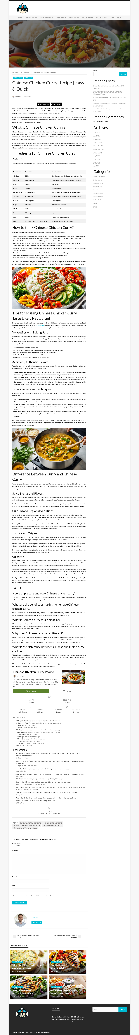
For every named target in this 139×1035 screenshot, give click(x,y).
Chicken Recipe (31, 18)
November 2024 (98, 146)
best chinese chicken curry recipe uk (30, 823)
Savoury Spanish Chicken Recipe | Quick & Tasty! (65, 966)
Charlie (14, 971)
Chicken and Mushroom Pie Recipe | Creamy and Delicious (27, 966)
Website (14, 886)
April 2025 (96, 136)
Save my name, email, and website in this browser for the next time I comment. (38, 896)
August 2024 (97, 152)
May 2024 (96, 162)
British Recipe (98, 180)
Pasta (112, 18)
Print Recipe (57, 104)
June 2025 (96, 132)
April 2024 (96, 166)
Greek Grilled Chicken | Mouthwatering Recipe (22, 991)
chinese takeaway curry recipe (52, 825)
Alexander (18, 96)
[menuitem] (20, 18)
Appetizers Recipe (46, 18)
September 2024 (98, 149)
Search (95, 70)
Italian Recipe (101, 18)
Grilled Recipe (87, 18)
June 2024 (96, 159)
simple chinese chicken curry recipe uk (25, 828)
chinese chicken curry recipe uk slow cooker (27, 825)
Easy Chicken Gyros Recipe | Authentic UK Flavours (63, 991)
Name (14, 877)
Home (20, 18)
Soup (119, 18)
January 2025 (97, 142)
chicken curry (39, 325)
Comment (15, 850)
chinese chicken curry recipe (53, 823)
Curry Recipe (61, 18)
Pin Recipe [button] (68, 691)
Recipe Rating (16, 843)
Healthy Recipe (98, 196)
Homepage (15, 72)
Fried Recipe (74, 18)
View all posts (36, 922)
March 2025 (97, 139)
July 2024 (96, 156)
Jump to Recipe (44, 104)
